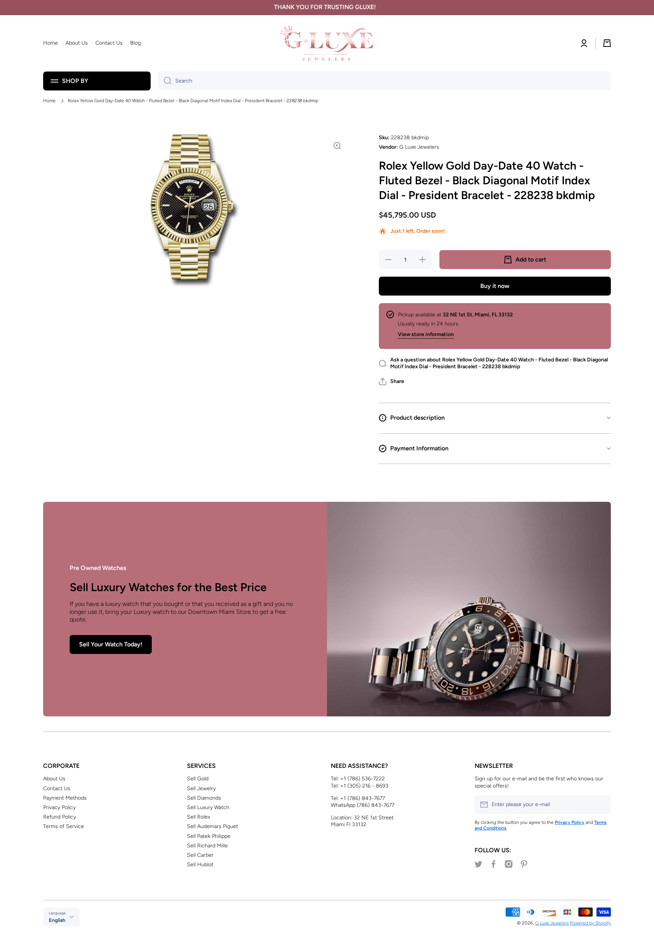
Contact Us (56, 788)
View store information (426, 334)
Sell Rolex (198, 817)
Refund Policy (59, 817)
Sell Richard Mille (207, 845)
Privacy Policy (59, 807)
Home (49, 100)
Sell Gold (198, 778)
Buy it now (494, 286)
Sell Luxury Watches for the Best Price (168, 587)
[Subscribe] (601, 804)
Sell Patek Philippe (208, 836)
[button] (391, 381)
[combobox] (384, 81)
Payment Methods (65, 798)
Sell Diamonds (204, 798)
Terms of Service (63, 826)
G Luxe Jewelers (552, 923)
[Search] (164, 81)
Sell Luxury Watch (208, 807)
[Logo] (327, 43)
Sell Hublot (200, 864)
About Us (54, 778)
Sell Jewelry (201, 788)
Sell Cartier (200, 855)
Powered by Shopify (590, 923)
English (57, 920)
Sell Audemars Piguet (212, 826)
